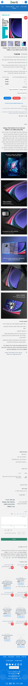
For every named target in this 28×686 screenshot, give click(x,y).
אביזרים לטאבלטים (11, 111)
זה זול (13, 678)
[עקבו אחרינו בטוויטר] (13, 665)
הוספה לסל (16, 98)
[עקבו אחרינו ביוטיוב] (10, 665)
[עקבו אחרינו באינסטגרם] (18, 665)
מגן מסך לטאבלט (15, 113)
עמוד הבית (24, 6)
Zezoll (9, 678)
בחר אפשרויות (7, 615)
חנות (17, 6)
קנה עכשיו (7, 98)
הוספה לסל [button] (7, 640)
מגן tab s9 (5, 111)
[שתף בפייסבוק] (24, 116)
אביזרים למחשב (20, 108)
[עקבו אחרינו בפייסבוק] (21, 665)
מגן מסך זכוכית (21, 113)
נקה (1, 86)
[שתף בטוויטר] (22, 116)
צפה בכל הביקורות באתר (14, 676)
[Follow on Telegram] (7, 665)
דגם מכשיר (24, 87)
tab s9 (23, 111)
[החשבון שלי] (22, 2)
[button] (26, 2)
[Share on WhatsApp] (26, 116)
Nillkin (16, 111)
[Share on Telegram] (19, 116)
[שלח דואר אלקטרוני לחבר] (21, 116)
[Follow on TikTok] (15, 665)
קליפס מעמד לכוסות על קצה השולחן (7, 636)
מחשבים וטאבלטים (13, 108)
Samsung (20, 111)
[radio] (23, 89)
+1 (20, 637)
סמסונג (10, 113)
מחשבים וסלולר (9, 6)
